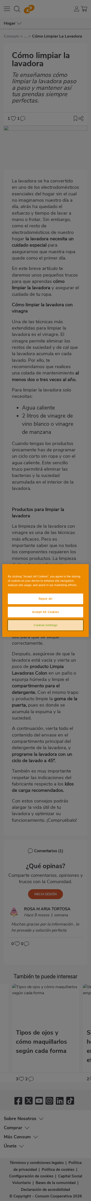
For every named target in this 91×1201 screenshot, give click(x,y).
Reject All (46, 599)
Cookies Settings (45, 625)
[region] (45, 600)
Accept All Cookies (45, 612)
